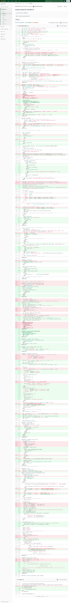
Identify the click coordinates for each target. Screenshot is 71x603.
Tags (3, 17)
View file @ (63, 25)
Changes (17, 19)
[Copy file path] (28, 25)
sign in (42, 596)
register (38, 596)
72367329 (30, 3)
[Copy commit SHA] (22, 6)
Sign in (68, 1)
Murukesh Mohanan (18, 3)
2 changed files (21, 22)
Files (3, 11)
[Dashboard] (3, 1)
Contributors (4, 19)
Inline (61, 22)
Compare (4, 23)
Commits (4, 13)
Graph (3, 21)
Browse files (60, 6)
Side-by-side (65, 22)
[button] (6, 601)
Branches (4, 15)
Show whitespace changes (53, 22)
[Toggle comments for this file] (58, 26)
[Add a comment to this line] (15, 29)
